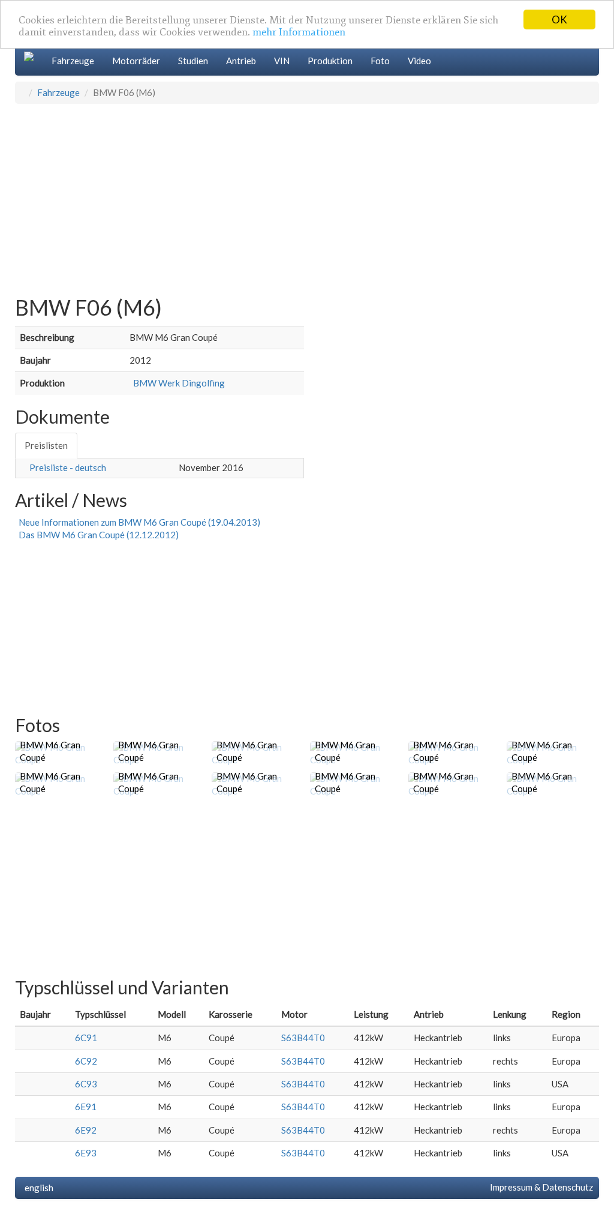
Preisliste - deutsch (67, 467)
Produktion (330, 60)
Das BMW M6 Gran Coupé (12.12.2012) (97, 534)
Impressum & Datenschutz (539, 1187)
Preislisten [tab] (46, 445)
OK (559, 19)
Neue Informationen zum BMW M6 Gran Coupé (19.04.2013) (137, 522)
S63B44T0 (303, 1037)
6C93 (86, 1083)
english (37, 1187)
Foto (380, 60)
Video (419, 60)
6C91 (86, 1037)
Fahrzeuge (73, 60)
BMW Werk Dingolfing (177, 382)
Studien (193, 60)
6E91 (86, 1106)
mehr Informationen (298, 32)
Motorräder (136, 60)
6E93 (86, 1152)
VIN (282, 60)
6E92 (86, 1130)
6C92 (86, 1061)
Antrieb (241, 60)
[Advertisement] (307, 194)
